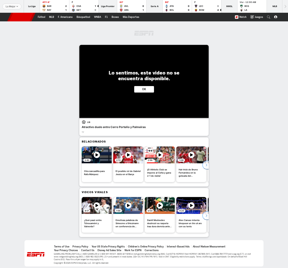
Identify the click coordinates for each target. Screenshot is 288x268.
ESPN (21, 17)
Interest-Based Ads (178, 246)
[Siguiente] (285, 6)
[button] (268, 17)
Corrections (152, 250)
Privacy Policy (80, 246)
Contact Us (87, 250)
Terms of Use (61, 246)
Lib (88, 122)
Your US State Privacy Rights (108, 246)
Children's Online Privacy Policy (146, 246)
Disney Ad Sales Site (109, 250)
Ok (144, 89)
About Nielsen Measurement (209, 246)
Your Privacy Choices (66, 250)
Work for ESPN (132, 250)
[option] (97, 164)
